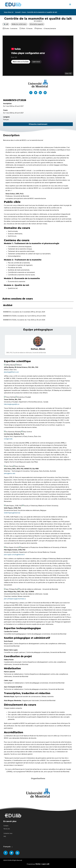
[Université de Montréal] (38, 793)
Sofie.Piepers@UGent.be (12, 513)
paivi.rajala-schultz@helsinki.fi (14, 554)
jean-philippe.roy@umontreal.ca (15, 599)
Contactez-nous (8, 833)
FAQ (5, 836)
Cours (24, 12)
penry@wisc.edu (9, 473)
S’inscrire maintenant (38, 124)
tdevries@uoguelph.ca (11, 404)
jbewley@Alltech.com (11, 372)
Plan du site (7, 829)
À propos (6, 825)
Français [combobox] (6, 847)
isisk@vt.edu (8, 439)
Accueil (17, 12)
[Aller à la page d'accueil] (35, 4)
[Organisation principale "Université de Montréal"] (38, 83)
